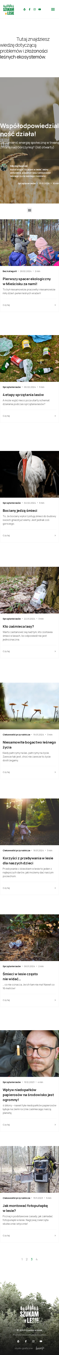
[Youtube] (39, 9)
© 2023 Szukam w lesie (29, 1330)
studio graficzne (24, 1348)
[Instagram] (34, 9)
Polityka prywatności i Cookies (29, 1334)
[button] (53, 9)
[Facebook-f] (29, 9)
